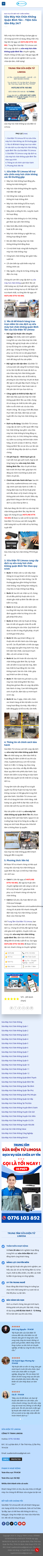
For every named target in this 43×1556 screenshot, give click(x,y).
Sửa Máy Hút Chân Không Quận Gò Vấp (17, 1099)
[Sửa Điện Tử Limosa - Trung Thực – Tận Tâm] (21, 3)
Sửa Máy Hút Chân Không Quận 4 (15, 1039)
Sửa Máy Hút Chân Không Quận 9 (15, 1060)
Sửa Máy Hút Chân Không (12, 1022)
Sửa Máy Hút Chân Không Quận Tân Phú (18, 1090)
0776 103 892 (14, 1439)
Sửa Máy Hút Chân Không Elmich (15, 1137)
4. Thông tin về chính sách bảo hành (19, 162)
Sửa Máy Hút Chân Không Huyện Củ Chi (18, 1120)
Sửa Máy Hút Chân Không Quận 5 (15, 1043)
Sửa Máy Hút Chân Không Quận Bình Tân (18, 1082)
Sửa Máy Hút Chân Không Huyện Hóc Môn (19, 1116)
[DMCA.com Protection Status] (12, 1459)
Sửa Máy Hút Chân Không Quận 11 (15, 1069)
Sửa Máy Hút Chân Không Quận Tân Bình (18, 1086)
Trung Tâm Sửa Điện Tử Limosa (19, 921)
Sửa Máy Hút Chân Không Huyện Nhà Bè (18, 1124)
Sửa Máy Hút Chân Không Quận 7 (15, 1052)
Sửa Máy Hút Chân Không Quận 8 (15, 1056)
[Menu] (3, 4)
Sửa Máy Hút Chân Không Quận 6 (15, 1047)
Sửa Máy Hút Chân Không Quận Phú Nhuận (19, 1094)
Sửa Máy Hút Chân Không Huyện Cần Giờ (18, 1112)
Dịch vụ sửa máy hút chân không (16, 14)
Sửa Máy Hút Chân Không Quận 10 (15, 1064)
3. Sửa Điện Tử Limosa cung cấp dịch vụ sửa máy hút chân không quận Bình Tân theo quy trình (20, 156)
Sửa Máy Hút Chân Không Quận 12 (15, 1073)
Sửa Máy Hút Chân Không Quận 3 (15, 1035)
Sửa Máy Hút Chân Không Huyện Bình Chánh (20, 1107)
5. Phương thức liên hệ (14, 165)
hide (25, 134)
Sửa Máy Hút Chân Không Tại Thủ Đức (17, 1103)
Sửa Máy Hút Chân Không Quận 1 (15, 1026)
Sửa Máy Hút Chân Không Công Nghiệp (17, 1133)
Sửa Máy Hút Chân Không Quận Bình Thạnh (19, 1077)
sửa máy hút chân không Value (14, 1129)
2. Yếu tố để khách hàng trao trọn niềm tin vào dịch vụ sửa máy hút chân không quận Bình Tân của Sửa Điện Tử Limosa (21, 147)
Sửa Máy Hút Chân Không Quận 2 (15, 1030)
